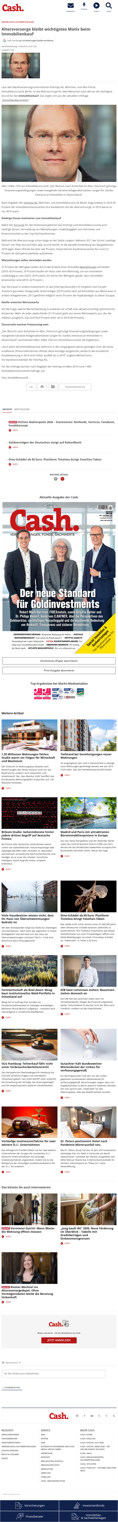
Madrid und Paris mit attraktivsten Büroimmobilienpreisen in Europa (85, 833)
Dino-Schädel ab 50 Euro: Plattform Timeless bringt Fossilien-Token (55, 459)
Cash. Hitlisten (88, 1464)
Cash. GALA (86, 1453)
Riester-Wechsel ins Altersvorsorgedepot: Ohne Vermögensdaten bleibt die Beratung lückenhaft (27, 1292)
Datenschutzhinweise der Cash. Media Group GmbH (58, 1448)
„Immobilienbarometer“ (15, 100)
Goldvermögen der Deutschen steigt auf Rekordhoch (45, 442)
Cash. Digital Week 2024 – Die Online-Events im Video (95, 1448)
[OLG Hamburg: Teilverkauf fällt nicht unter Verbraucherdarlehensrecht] (29, 1044)
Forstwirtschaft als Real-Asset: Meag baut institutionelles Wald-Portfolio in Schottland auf (28, 993)
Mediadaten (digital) (52, 1461)
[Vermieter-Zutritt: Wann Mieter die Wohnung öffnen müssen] (29, 1209)
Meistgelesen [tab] (22, 409)
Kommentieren (75, 387)
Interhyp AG (30, 202)
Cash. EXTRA (86, 1434)
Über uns (46, 1472)
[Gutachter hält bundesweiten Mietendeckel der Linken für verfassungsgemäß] (88, 1044)
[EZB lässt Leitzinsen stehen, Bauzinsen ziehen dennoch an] (88, 971)
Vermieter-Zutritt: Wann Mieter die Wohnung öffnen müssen (28, 1230)
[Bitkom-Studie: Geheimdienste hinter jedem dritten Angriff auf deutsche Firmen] (29, 813)
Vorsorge (19, 225)
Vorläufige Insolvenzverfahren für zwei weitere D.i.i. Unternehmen (29, 1142)
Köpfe (5, 1458)
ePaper (44, 1438)
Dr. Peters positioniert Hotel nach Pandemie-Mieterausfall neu (84, 1142)
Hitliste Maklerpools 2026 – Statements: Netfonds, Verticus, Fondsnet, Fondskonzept (62, 423)
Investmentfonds (11, 1442)
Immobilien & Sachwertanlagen (19, 1446)
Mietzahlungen (88, 267)
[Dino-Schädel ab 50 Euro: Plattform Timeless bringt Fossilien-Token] (88, 896)
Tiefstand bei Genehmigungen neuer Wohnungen (86, 755)
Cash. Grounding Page (53, 1481)
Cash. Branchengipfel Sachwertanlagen (92, 1458)
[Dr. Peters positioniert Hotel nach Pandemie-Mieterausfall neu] (88, 1122)
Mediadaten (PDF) (50, 1465)
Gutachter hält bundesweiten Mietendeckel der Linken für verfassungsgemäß (81, 1067)
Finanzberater (9, 1438)
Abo (43, 1434)
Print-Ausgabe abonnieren (59, 670)
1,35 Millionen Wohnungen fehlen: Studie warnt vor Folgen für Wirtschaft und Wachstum (28, 757)
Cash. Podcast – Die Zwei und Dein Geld (98, 1469)
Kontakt (45, 1457)
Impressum (46, 1453)
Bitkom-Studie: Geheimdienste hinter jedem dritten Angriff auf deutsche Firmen (28, 835)
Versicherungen (10, 1434)
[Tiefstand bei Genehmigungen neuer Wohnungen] (88, 735)
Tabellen (46, 1476)
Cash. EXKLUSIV (88, 1438)
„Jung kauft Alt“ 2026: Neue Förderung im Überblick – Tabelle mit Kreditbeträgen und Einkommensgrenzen (87, 1233)
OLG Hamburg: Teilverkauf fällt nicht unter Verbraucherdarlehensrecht (27, 1065)
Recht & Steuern (10, 1454)
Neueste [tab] (7, 409)
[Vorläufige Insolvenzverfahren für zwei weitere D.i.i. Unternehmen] (29, 1122)
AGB (43, 1442)
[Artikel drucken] (42, 387)
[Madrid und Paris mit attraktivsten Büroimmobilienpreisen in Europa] (88, 813)
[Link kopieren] (31, 387)
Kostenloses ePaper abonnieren (59, 661)
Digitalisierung (10, 1450)
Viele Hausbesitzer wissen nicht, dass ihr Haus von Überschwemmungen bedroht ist (28, 919)
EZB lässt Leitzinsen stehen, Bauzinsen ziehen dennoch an (87, 991)
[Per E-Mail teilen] (53, 387)
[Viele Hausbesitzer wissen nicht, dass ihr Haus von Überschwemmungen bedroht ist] (29, 896)
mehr (15, 430)
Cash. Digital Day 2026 (92, 1442)
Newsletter (47, 1469)
